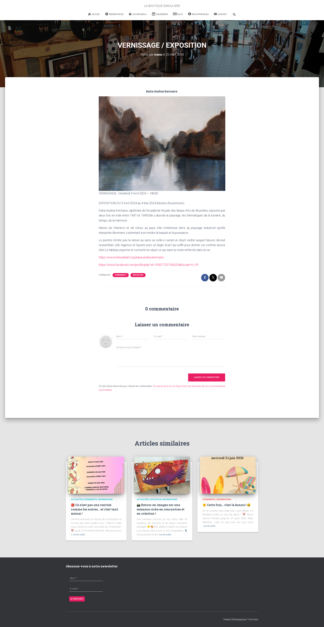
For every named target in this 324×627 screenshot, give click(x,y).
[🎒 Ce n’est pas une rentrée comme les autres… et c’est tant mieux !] (96, 475)
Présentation (116, 14)
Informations (105, 499)
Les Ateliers (138, 14)
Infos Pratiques (200, 14)
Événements (120, 275)
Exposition (138, 275)
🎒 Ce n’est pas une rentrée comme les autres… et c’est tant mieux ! (94, 509)
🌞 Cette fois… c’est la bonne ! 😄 (226, 505)
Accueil (96, 14)
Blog (180, 14)
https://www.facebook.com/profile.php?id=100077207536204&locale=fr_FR (148, 265)
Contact (222, 14)
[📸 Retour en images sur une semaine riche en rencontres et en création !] (162, 475)
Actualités (77, 499)
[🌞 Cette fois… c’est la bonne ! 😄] (228, 475)
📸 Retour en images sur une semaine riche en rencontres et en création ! (160, 509)
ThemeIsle (252, 619)
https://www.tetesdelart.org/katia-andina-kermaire (131, 257)
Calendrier (162, 14)
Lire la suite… (79, 534)
